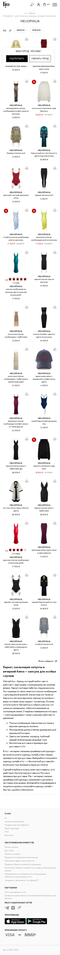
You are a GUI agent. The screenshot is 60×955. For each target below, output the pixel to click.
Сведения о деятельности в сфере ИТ (22, 880)
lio (6, 818)
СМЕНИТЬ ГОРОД (40, 58)
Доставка (9, 850)
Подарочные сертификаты (17, 825)
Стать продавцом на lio (15, 892)
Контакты (9, 835)
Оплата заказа (11, 847)
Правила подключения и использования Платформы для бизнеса (30, 897)
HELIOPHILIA (16, 105)
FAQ (7, 831)
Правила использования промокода (21, 857)
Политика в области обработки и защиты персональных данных (30, 869)
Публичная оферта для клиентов (19, 860)
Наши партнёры (12, 828)
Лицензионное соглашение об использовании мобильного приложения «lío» (25, 875)
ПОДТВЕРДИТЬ (16, 58)
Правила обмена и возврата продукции (23, 864)
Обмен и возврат (12, 854)
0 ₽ (48, 4)
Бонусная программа (14, 821)
